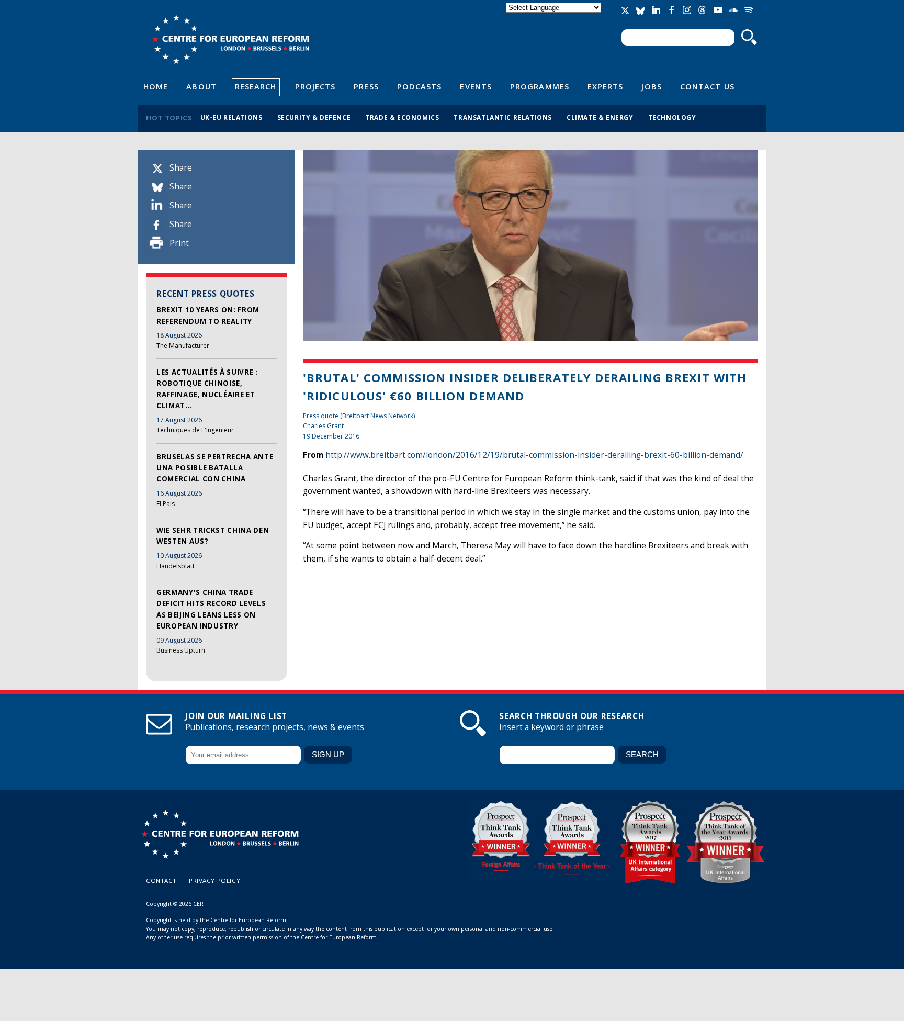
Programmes (539, 86)
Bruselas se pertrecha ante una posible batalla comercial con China (214, 468)
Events (476, 86)
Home (155, 86)
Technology (672, 117)
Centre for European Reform (230, 39)
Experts (605, 86)
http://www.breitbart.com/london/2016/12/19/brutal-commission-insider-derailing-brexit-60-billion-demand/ (534, 455)
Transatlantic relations (503, 117)
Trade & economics (402, 117)
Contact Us (707, 86)
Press (366, 86)
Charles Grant (323, 425)
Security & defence (314, 117)
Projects (315, 86)
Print (179, 243)
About (201, 86)
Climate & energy (600, 117)
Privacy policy (214, 880)
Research (256, 86)
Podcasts (419, 86)
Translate (554, 16)
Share (181, 167)
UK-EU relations (231, 117)
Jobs (651, 86)
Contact (161, 880)
